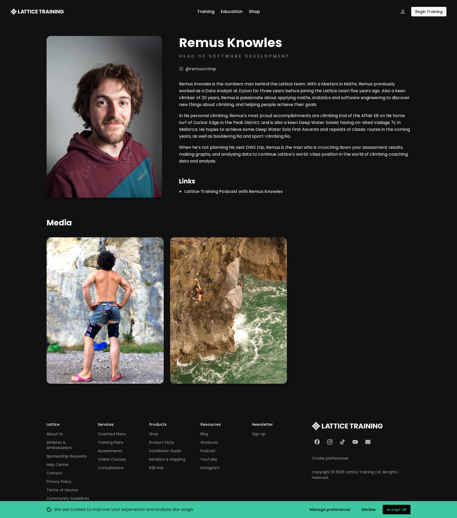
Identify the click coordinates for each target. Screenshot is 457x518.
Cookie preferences (330, 458)
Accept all (396, 509)
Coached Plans (112, 434)
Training (205, 11)
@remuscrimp (200, 69)
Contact (54, 473)
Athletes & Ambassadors (59, 445)
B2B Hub (156, 467)
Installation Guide (165, 451)
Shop (254, 11)
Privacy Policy (59, 481)
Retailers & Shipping (167, 459)
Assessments (110, 451)
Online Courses (112, 459)
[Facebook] (317, 442)
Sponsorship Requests (67, 456)
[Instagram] (330, 442)
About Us (55, 434)
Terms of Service (62, 490)
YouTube (208, 459)
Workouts (209, 442)
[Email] (368, 442)
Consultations (111, 467)
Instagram (210, 467)
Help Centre (57, 464)
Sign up (259, 434)
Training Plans (110, 442)
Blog (204, 434)
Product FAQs (161, 442)
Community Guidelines (68, 498)
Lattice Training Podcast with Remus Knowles (233, 191)
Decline (369, 509)
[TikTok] (342, 442)
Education (232, 11)
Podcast (208, 451)
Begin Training (428, 11)
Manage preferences (330, 509)
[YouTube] (355, 442)
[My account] (402, 11)
